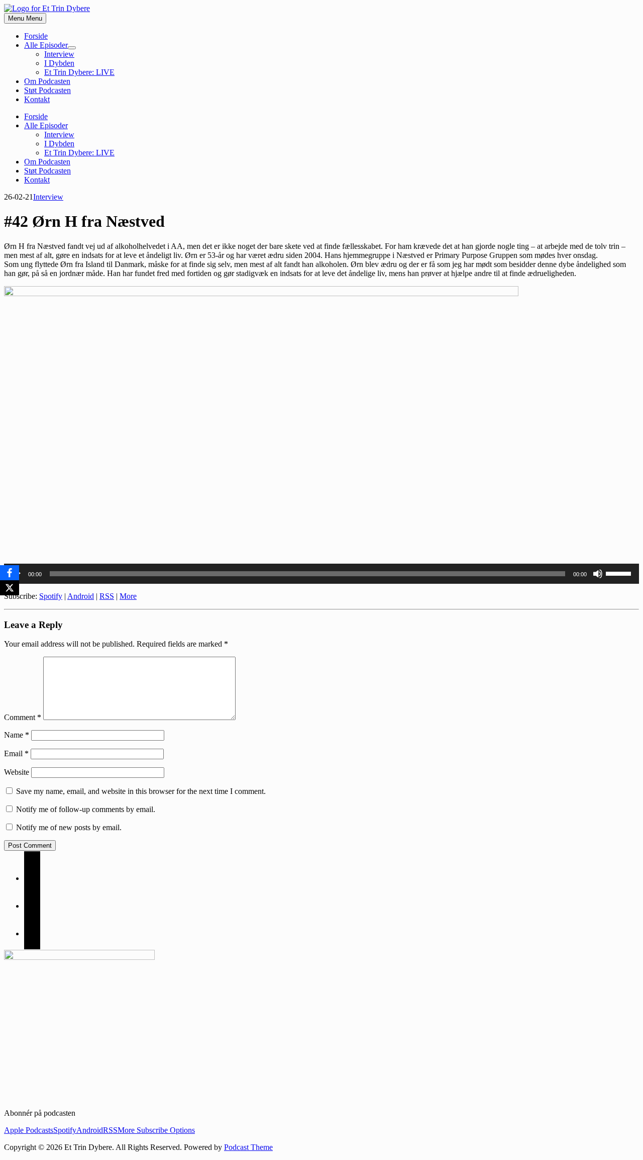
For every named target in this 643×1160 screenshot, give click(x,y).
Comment (22, 717)
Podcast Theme (248, 1147)
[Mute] (598, 574)
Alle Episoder (46, 45)
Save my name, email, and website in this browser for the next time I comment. (141, 791)
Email (16, 753)
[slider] (620, 573)
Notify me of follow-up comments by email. (85, 809)
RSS (106, 596)
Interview (59, 54)
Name (16, 735)
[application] (321, 574)
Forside (36, 36)
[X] (9, 587)
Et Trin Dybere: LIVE (79, 72)
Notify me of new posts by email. (69, 827)
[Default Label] (32, 933)
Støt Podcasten (47, 90)
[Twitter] (32, 906)
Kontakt (37, 99)
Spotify (50, 596)
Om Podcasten (47, 81)
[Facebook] (32, 878)
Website (16, 772)
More (128, 596)
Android (80, 596)
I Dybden (59, 63)
